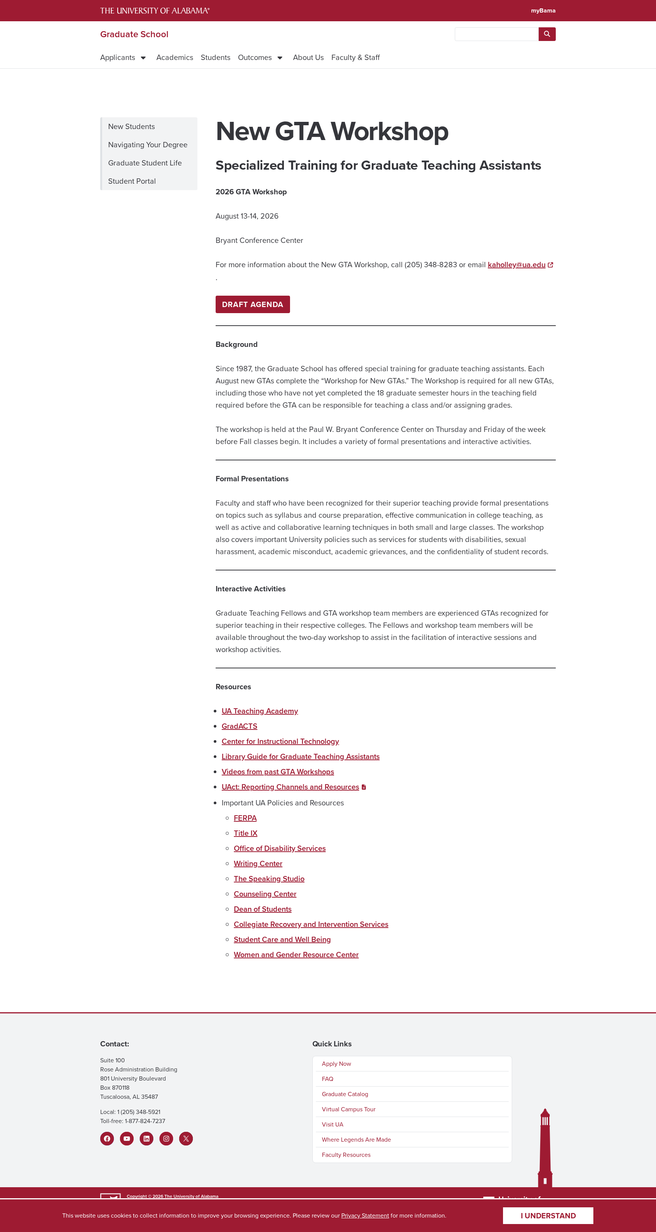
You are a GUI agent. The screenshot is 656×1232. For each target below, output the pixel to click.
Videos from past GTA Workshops (278, 771)
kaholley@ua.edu (517, 264)
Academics (174, 57)
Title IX (245, 833)
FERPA (245, 818)
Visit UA (333, 1124)
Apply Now (336, 1063)
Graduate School (134, 34)
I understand (548, 1215)
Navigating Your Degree (148, 144)
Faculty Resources (346, 1154)
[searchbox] (497, 34)
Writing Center (258, 863)
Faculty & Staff (355, 57)
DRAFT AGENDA (253, 304)
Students (215, 57)
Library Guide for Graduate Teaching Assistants (301, 756)
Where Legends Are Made (356, 1139)
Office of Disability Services (280, 848)
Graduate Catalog (345, 1094)
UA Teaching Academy (260, 711)
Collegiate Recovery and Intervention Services (311, 924)
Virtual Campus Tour (348, 1109)
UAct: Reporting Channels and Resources (290, 786)
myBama (543, 10)
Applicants (117, 57)
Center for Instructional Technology (280, 741)
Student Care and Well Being (282, 939)
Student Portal (132, 181)
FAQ (327, 1078)
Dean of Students (263, 909)
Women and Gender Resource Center (296, 954)
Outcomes (255, 57)
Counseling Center (265, 894)
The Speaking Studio (269, 878)
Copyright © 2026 (145, 1196)
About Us (308, 57)
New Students (131, 126)
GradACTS (239, 726)
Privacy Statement (365, 1215)
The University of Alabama (191, 1196)
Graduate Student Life (145, 163)
